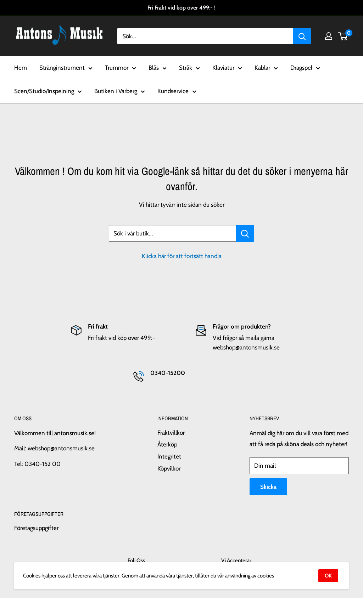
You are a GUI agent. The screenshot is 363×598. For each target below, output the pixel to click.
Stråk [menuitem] (185, 67)
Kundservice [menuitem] (173, 91)
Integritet (169, 456)
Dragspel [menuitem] (301, 67)
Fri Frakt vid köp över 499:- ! (181, 7)
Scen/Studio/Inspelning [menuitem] (44, 91)
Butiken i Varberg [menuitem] (115, 91)
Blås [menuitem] (154, 67)
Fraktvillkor (171, 432)
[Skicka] (302, 36)
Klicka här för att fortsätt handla (182, 256)
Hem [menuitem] (20, 67)
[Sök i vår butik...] (245, 233)
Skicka (268, 486)
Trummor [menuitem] (116, 67)
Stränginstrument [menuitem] (62, 67)
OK (328, 576)
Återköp (167, 444)
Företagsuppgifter (36, 527)
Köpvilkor (168, 468)
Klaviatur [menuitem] (223, 67)
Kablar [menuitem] (262, 67)
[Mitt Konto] (328, 36)
